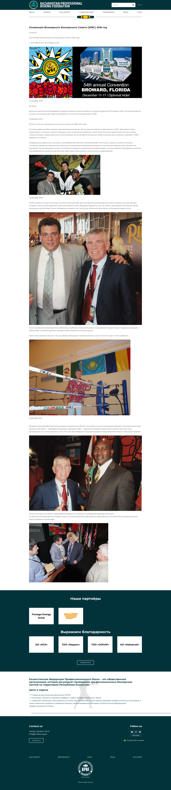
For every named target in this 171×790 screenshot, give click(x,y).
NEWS (112, 757)
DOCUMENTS (34, 757)
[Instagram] (136, 732)
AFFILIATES (137, 757)
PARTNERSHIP (63, 757)
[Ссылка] (33, 4)
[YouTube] (132, 732)
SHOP (89, 757)
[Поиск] (133, 5)
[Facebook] (140, 732)
